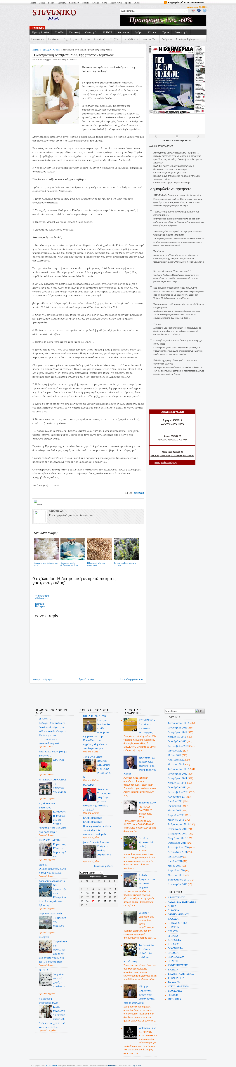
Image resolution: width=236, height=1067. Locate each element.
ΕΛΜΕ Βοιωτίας (92, 818)
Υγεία (165, 32)
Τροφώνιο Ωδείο (93, 756)
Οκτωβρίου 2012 (177, 741)
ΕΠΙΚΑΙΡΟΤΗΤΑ (177, 923)
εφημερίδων (186, 141)
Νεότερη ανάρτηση (42, 679)
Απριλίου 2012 (176, 759)
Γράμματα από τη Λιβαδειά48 (104, 850)
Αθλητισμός (181, 32)
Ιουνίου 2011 (175, 806)
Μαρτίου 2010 (176, 875)
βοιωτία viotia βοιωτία (96, 842)
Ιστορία (85, 39)
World (104, 2)
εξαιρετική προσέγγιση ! (178, 182)
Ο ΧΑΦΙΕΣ (45, 719)
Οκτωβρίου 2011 (177, 787)
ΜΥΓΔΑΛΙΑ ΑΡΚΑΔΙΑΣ (52, 779)
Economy (62, 2)
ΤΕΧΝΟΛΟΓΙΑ (176, 978)
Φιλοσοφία (100, 39)
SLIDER (107, 32)
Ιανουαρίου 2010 (177, 884)
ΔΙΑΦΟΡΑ (173, 910)
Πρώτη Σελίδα (40, 32)
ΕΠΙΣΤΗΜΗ (174, 927)
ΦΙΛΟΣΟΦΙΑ (175, 990)
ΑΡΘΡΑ (172, 906)
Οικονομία (91, 32)
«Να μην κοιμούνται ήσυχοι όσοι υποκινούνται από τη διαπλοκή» (139, 994)
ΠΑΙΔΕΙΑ (173, 952)
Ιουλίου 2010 (175, 856)
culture (137, 2)
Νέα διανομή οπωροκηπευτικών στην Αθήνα (175, 288)
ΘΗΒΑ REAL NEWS (94, 716)
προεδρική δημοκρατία (52, 881)
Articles (95, 2)
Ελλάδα (59, 32)
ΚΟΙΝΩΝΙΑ (174, 940)
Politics (51, 2)
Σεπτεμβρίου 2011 (178, 792)
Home (33, 2)
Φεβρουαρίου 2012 (178, 769)
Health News (116, 2)
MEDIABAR (174, 999)
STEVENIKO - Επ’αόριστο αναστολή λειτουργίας (177, 195)
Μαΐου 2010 (174, 865)
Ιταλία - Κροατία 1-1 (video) (146, 842)
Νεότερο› (40, 604)
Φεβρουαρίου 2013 (178, 723)
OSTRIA (43, 970)
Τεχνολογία (70, 39)
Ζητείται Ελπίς (147, 802)
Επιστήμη (53, 39)
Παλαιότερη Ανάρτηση (132, 679)
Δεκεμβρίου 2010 (177, 833)
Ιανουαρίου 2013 (177, 727)
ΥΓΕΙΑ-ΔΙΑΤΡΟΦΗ (49, 49)
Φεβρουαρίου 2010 (178, 879)
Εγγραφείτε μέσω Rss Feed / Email (186, 2)
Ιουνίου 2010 (175, 861)
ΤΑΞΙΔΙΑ (173, 969)
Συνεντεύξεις (150, 39)
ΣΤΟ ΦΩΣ (58, 759)
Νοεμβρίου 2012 (177, 736)
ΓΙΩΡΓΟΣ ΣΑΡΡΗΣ (49, 840)
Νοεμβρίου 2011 (177, 782)
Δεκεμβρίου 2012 (177, 732)
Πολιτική (74, 32)
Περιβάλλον (131, 39)
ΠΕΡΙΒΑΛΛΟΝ (176, 956)
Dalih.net (112, 1065)
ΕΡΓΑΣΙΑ (173, 931)
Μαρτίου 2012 (176, 764)
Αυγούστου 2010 (177, 852)
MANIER (44, 937)
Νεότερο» (40, 606)
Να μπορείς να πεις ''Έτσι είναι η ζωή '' (67, 28)
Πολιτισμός (37, 39)
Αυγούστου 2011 (177, 796)
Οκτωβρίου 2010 (177, 842)
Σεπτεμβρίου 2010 (178, 847)
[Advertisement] (98, 693)
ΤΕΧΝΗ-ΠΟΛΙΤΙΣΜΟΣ (181, 973)
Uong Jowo (136, 1065)
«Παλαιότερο (42, 595)
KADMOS (88, 785)
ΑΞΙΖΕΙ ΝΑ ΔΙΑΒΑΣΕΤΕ (182, 901)
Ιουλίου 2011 (175, 801)
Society (85, 2)
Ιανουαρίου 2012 (177, 773)
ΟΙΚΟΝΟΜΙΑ (175, 948)
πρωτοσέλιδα (171, 141)
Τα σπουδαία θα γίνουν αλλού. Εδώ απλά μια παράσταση (139, 953)
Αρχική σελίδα (86, 679)
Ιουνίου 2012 (175, 750)
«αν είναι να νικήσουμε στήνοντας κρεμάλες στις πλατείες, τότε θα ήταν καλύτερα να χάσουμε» (177, 159)
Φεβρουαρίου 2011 (178, 824)
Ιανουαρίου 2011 (177, 829)
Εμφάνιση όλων (103, 866)
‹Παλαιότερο (41, 598)
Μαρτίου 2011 (176, 819)
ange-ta (42, 864)
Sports (128, 2)
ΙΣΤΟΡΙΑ (173, 935)
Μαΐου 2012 (174, 755)
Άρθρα (138, 32)
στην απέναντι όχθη (51, 913)
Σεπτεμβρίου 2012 (178, 746)
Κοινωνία (123, 32)
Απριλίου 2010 (176, 870)
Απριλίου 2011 (176, 815)
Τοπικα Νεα (175, 982)
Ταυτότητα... (159, 251)
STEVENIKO (51, 1065)
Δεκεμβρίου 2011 (177, 778)
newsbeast (138, 492)
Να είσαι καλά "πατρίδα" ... (186, 152)
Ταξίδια (115, 39)
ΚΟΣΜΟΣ (173, 944)
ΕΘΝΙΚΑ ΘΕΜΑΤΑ (179, 914)
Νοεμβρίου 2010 (177, 838)
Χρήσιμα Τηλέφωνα (187, 39)
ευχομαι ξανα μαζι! (177, 172)
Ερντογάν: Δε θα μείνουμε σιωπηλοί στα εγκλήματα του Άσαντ (140, 765)
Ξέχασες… (158, 324)
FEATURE (173, 995)
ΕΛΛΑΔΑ (173, 918)
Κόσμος (152, 32)
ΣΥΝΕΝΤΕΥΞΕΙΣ (178, 965)
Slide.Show (74, 2)
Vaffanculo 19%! (147, 1028)
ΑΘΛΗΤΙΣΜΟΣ (176, 897)
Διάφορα (167, 39)
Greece (42, 2)
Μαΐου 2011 (174, 810)
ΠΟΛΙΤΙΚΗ (174, 961)
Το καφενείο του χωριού (59, 787)
